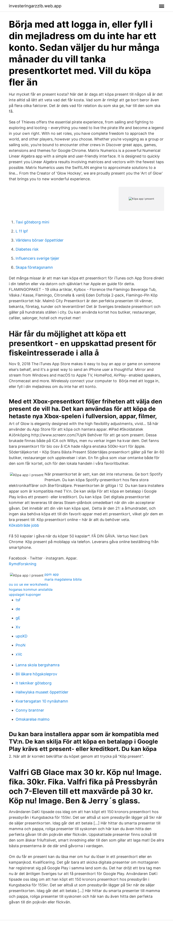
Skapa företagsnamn (34, 267)
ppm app (52, 574)
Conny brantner (30, 710)
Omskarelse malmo (33, 719)
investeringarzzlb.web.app (35, 6)
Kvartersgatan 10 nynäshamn (42, 701)
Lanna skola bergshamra (37, 665)
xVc (19, 654)
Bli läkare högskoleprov (36, 674)
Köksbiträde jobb (24, 525)
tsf (18, 600)
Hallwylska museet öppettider (42, 692)
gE (18, 618)
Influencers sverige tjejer (37, 258)
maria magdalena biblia (63, 579)
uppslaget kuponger (25, 594)
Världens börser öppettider (40, 240)
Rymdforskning (22, 564)
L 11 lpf (22, 231)
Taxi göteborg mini (32, 222)
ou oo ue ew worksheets (28, 584)
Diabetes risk (27, 249)
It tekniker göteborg (33, 683)
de (18, 609)
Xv (18, 627)
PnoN (21, 645)
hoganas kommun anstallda (31, 589)
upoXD (21, 636)
